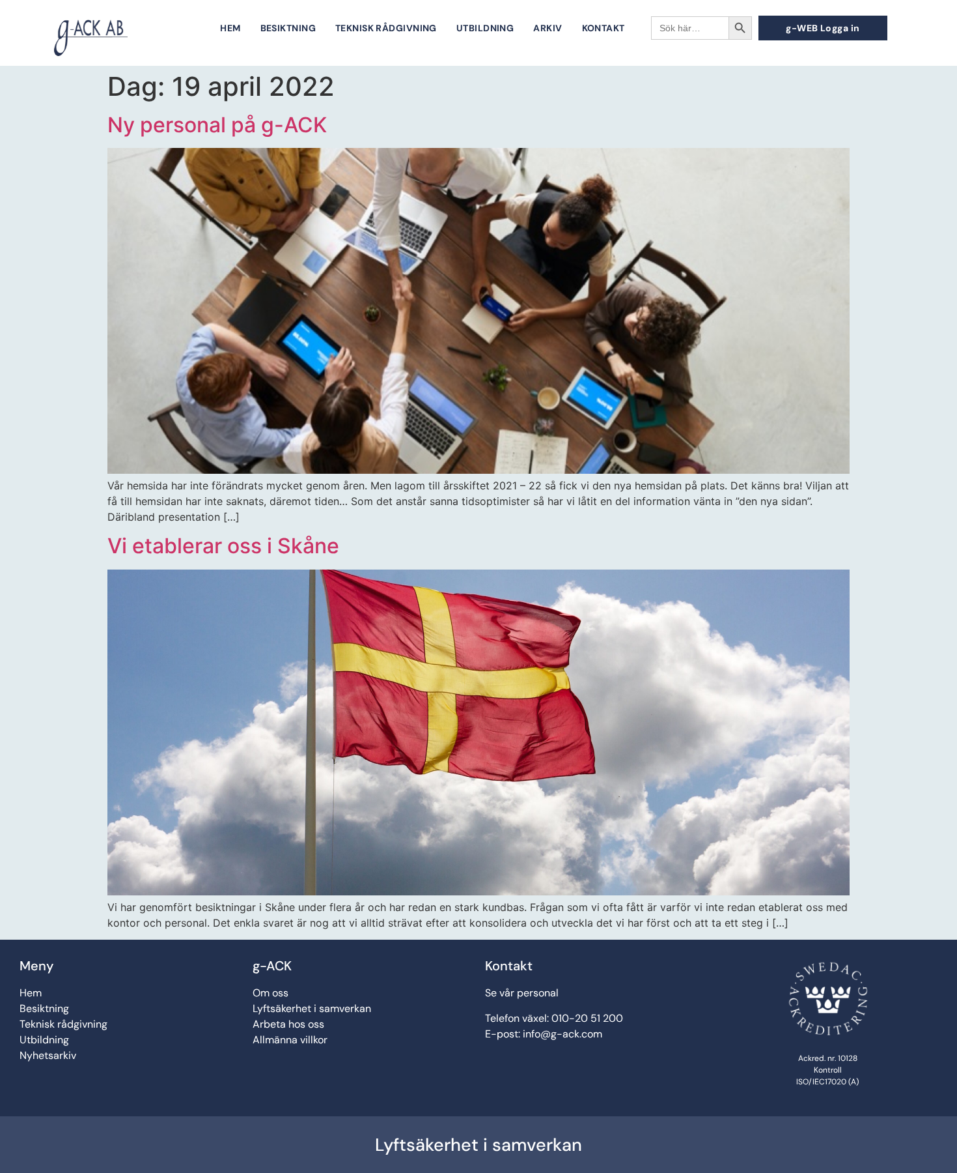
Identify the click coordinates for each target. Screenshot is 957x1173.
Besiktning (288, 28)
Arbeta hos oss (288, 1024)
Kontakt (603, 28)
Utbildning (485, 28)
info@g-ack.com (562, 1034)
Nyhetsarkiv (48, 1055)
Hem (230, 28)
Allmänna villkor (290, 1040)
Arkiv (547, 28)
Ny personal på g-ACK (217, 125)
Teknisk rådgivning (386, 28)
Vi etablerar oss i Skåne (223, 545)
